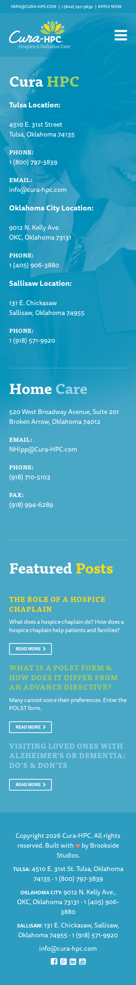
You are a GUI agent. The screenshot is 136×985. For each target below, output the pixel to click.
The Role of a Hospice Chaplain (57, 603)
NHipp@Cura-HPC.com (43, 449)
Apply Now (109, 6)
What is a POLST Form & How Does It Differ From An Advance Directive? (63, 677)
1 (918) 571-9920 (32, 340)
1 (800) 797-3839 (77, 6)
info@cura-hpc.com (33, 6)
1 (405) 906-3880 (34, 265)
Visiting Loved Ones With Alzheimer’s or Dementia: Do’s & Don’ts (67, 755)
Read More (28, 648)
